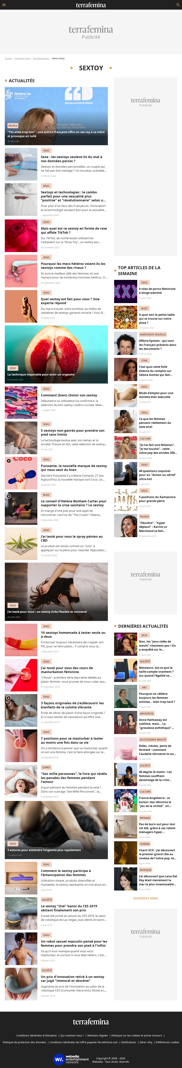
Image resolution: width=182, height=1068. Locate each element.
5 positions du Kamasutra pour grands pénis (157, 499)
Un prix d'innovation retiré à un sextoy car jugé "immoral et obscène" (72, 978)
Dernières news (22, 58)
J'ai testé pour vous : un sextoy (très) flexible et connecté (47, 612)
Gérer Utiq (146, 1042)
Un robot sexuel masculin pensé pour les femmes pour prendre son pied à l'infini (74, 943)
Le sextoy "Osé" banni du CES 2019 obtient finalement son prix (69, 908)
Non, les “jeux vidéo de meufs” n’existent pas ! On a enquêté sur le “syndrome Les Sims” (157, 647)
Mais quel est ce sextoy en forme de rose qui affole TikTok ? (74, 230)
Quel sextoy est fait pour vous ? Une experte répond (70, 301)
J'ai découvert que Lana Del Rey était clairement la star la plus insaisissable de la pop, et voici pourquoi (158, 884)
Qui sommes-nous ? (72, 1035)
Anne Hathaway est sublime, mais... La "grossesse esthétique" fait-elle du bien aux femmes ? (155, 728)
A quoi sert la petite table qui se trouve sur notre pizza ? (157, 319)
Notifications (128, 1042)
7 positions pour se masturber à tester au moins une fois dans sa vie (72, 740)
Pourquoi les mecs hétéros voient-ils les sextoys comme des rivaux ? (73, 265)
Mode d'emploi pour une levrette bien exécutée (156, 395)
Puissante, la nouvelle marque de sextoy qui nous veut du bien (74, 467)
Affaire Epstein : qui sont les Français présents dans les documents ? (157, 345)
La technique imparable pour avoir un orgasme (40, 374)
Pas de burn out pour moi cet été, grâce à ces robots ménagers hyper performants (157, 830)
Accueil (8, 58)
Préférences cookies (167, 1042)
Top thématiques (41, 58)
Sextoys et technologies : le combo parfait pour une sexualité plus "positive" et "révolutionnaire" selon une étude (74, 198)
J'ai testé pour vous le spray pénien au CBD (72, 538)
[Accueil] (91, 4)
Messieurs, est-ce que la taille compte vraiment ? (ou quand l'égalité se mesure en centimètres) (156, 674)
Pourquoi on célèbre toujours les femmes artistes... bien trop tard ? (157, 698)
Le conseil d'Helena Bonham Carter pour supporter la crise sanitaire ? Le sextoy (73, 503)
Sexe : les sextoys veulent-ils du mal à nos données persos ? (71, 158)
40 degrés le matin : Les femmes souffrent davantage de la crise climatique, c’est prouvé (156, 778)
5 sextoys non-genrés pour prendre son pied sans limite (73, 432)
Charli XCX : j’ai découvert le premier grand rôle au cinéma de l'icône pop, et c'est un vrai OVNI (157, 856)
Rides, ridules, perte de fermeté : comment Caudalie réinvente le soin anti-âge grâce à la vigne (157, 752)
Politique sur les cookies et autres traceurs (136, 1035)
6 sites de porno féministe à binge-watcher (157, 291)
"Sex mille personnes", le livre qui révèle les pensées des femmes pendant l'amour (74, 777)
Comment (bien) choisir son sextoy (69, 395)
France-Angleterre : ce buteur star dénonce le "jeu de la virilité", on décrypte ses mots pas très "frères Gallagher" (157, 806)
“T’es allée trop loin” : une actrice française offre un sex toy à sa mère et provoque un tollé (56, 134)
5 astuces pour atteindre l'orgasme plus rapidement (44, 850)
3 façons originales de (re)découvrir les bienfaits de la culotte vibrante (72, 705)
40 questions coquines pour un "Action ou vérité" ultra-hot (157, 475)
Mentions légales (97, 1035)
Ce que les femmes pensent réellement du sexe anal (155, 423)
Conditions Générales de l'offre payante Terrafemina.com (84, 1042)
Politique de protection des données (24, 1042)
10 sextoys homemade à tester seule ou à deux (73, 634)
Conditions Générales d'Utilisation (36, 1035)
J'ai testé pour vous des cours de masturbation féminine (67, 670)
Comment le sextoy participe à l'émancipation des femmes (66, 872)
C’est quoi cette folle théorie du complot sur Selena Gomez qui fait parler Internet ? (155, 373)
